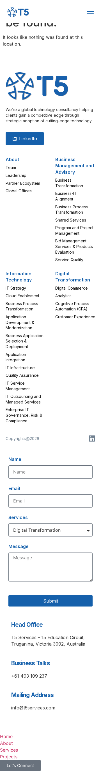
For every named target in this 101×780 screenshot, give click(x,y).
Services (18, 517)
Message (18, 546)
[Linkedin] (91, 438)
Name (14, 459)
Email (14, 488)
